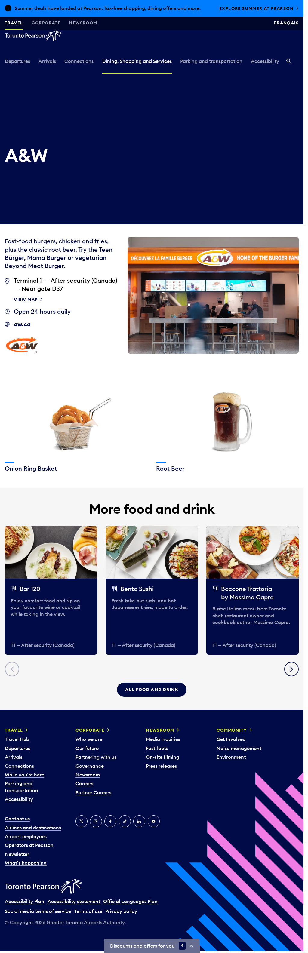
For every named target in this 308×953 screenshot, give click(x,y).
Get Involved (231, 739)
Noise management (239, 748)
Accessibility (265, 61)
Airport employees (26, 836)
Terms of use (88, 911)
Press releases (161, 766)
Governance (89, 766)
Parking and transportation (211, 61)
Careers (84, 783)
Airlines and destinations (33, 828)
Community (232, 730)
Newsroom (83, 23)
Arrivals (47, 61)
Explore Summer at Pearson (256, 8)
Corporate (46, 23)
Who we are (88, 739)
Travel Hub (17, 739)
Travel (14, 23)
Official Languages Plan (130, 901)
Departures (17, 61)
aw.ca (22, 324)
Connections (79, 61)
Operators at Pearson (29, 845)
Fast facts (157, 748)
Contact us (17, 819)
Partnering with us (95, 757)
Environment (231, 757)
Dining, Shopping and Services (137, 61)
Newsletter (17, 854)
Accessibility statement (74, 901)
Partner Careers (93, 792)
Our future (87, 748)
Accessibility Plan (24, 901)
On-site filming (162, 757)
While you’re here (24, 775)
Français (286, 23)
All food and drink (151, 689)
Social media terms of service (38, 911)
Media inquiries (163, 739)
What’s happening (26, 863)
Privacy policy (121, 911)
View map (26, 299)
